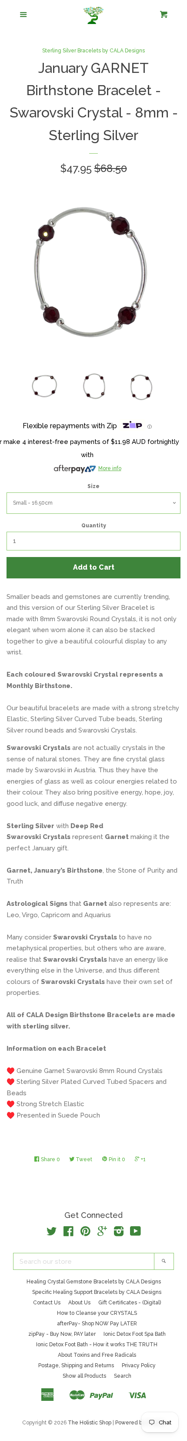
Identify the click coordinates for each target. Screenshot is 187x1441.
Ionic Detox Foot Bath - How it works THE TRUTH (96, 1344)
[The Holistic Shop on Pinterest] (85, 1233)
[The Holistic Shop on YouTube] (135, 1233)
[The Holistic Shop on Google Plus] (102, 1233)
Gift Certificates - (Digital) (129, 1303)
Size (93, 486)
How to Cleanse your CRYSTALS (97, 1313)
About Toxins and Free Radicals (97, 1355)
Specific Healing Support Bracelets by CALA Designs (96, 1292)
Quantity (93, 526)
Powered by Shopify (140, 1423)
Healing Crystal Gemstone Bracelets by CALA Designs (94, 1282)
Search (122, 1376)
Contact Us (46, 1303)
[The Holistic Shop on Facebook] (68, 1233)
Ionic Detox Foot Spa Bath (135, 1334)
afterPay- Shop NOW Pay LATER (97, 1324)
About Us (79, 1303)
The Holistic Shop (89, 1423)
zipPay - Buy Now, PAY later (62, 1334)
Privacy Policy (139, 1365)
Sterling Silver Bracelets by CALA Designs (93, 51)
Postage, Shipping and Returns (76, 1365)
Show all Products (84, 1376)
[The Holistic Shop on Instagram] (119, 1233)
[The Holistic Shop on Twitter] (52, 1233)
